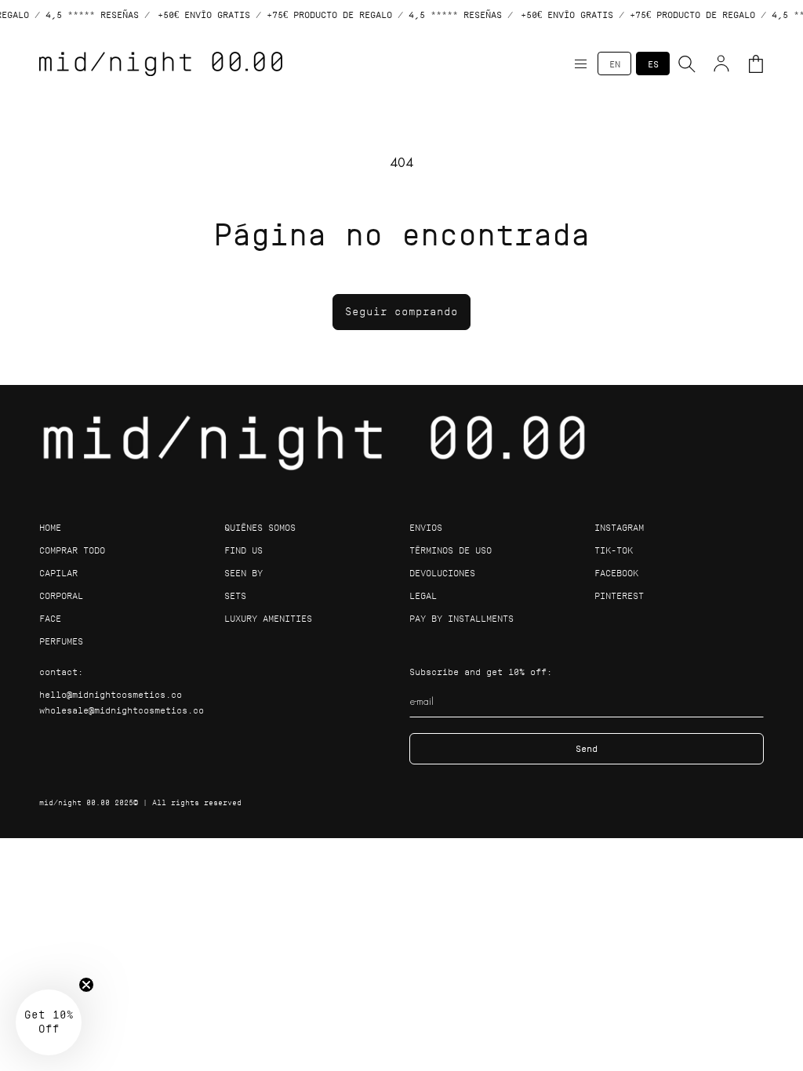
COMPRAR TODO (72, 550)
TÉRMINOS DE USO (450, 550)
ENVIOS (425, 527)
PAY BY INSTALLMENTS (461, 618)
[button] (580, 63)
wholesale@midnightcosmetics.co (121, 710)
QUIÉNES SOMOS (260, 527)
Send (587, 748)
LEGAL (423, 595)
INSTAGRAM (619, 527)
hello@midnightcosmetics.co (110, 694)
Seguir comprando (401, 312)
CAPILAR (58, 573)
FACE (50, 618)
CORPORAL (61, 595)
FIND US (243, 550)
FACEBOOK (616, 573)
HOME (50, 527)
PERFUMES (61, 641)
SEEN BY (243, 573)
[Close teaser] (86, 985)
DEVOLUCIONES (442, 573)
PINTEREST (619, 595)
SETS (235, 595)
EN (614, 64)
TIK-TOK (613, 550)
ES (653, 64)
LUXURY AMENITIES (268, 618)
